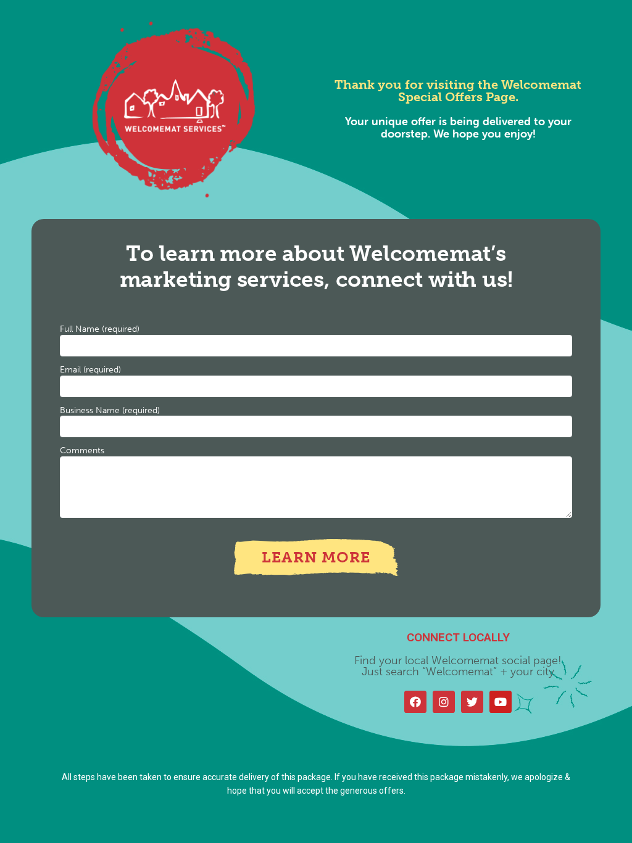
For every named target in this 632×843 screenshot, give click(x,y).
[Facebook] (415, 702)
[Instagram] (444, 702)
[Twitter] (472, 702)
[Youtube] (500, 702)
